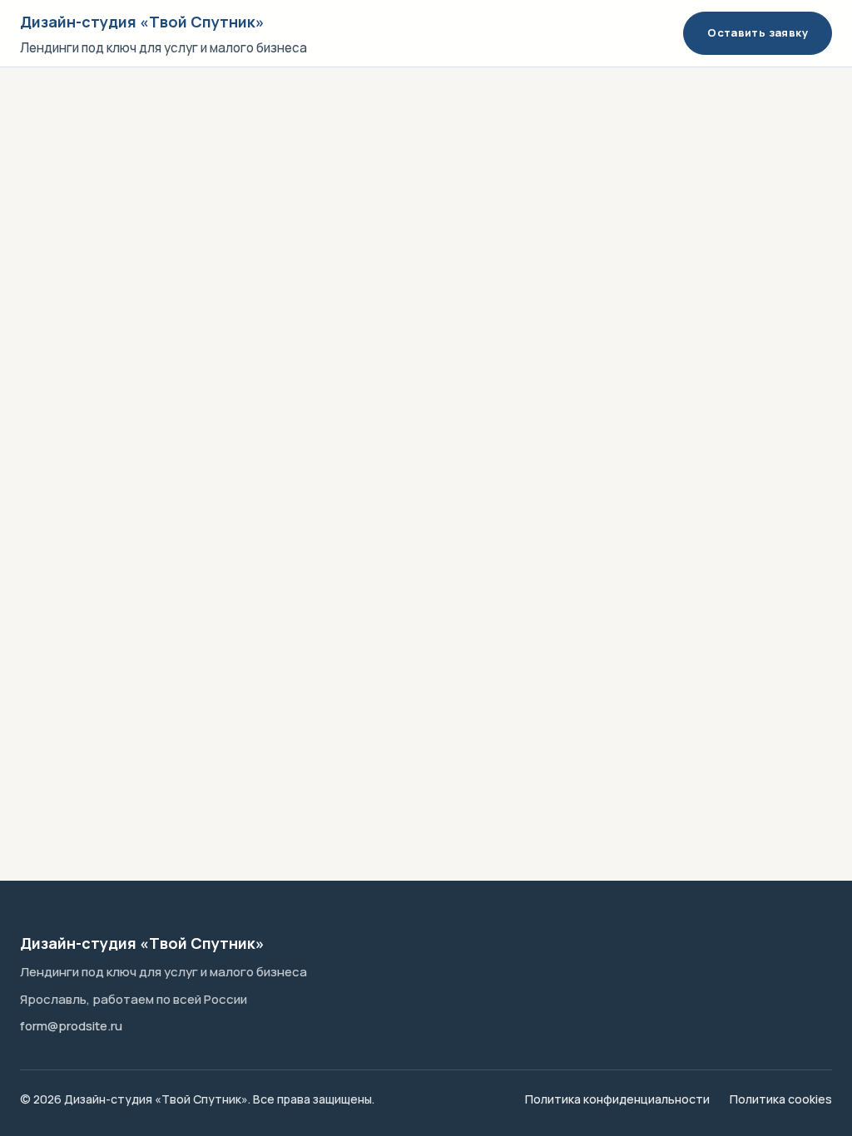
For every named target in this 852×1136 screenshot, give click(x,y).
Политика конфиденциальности (617, 1099)
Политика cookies (781, 1099)
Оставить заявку (757, 32)
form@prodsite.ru (71, 1026)
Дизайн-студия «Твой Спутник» (142, 22)
